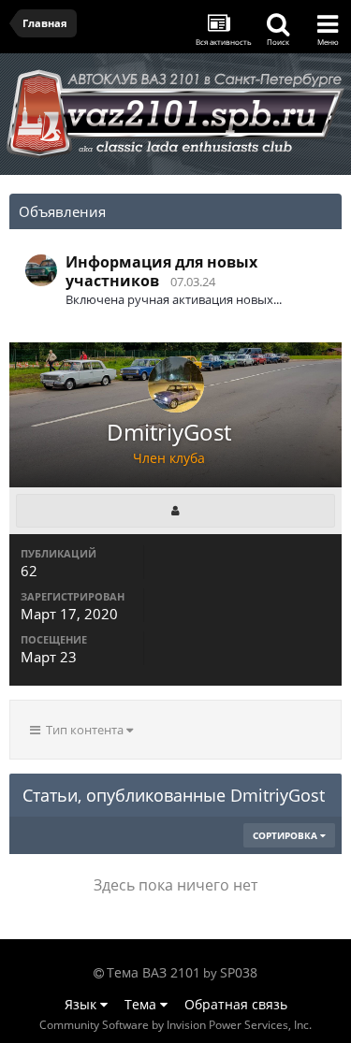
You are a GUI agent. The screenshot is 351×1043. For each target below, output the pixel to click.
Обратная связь (235, 1004)
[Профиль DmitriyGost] (175, 511)
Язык (82, 1004)
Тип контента (83, 729)
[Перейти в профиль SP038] (41, 270)
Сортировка (286, 835)
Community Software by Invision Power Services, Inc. (175, 1025)
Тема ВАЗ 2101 (153, 972)
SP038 (238, 972)
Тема (142, 1004)
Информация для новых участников (161, 271)
